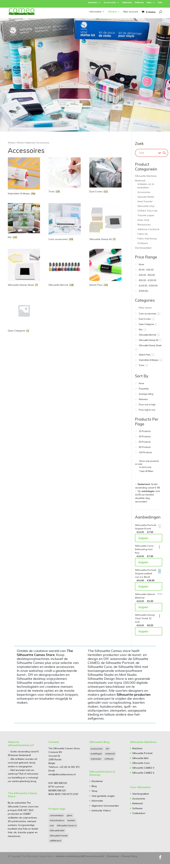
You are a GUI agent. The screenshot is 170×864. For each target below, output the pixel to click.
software (109, 758)
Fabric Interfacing (147, 238)
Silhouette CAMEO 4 (143, 772)
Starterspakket (143, 247)
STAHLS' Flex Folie (147, 210)
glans (69, 815)
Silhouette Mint (57, 830)
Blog (94, 786)
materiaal (110, 753)
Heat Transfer (145, 201)
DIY (107, 748)
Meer (149, 2)
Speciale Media (145, 196)
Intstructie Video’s (101, 810)
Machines (92, 2)
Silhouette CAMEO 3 (143, 767)
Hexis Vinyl (143, 219)
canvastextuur (56, 815)
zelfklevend (55, 840)
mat (52, 825)
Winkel (112, 11)
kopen (143, 538)
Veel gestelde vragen (103, 795)
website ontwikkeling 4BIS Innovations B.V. (80, 856)
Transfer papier (145, 215)
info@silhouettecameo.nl (62, 774)
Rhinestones (144, 224)
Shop (94, 790)
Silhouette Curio (141, 762)
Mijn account (130, 11)
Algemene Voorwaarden (105, 805)
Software (139, 2)
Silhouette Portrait (58, 835)
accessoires (97, 748)
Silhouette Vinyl (145, 206)
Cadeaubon (138, 813)
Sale (160, 2)
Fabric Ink (142, 233)
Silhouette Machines (146, 175)
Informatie (95, 11)
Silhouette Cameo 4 (66, 825)
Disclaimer (97, 781)
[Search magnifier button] (164, 153)
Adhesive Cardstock (148, 229)
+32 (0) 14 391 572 (69, 766)
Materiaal (127, 2)
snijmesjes (96, 758)
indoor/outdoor (57, 820)
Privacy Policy (129, 856)
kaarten (71, 820)
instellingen (96, 753)
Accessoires (110, 2)
